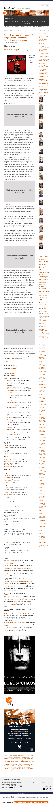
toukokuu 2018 (42, 480)
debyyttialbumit (43, 277)
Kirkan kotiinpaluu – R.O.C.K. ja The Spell (43, 331)
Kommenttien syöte (43, 546)
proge (40, 293)
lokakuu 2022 (42, 406)
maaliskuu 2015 (42, 534)
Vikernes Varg (9, 770)
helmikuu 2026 (42, 351)
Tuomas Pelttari (40, 242)
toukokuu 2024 (42, 378)
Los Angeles (13, 762)
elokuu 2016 (41, 510)
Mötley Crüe (17, 764)
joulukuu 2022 (42, 403)
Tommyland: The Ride (9, 542)
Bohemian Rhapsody (20, 757)
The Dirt (12, 768)
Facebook (13, 367)
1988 (43, 261)
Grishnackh (13, 761)
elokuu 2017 (41, 493)
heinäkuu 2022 (42, 410)
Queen (27, 353)
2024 (47, 274)
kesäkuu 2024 (42, 377)
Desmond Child (10, 390)
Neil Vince (28, 764)
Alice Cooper (10, 380)
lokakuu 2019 (42, 456)
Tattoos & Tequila (8, 554)
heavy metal (45, 279)
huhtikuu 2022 (42, 414)
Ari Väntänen (15, 42)
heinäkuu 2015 (42, 529)
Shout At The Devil (17, 767)
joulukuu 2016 (42, 504)
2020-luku (45, 272)
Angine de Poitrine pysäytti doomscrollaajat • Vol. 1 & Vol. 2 (44, 81)
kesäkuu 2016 (42, 513)
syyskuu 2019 (42, 457)
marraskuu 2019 (42, 454)
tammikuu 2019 (42, 469)
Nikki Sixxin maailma (9, 573)
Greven (8, 761)
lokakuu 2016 (42, 507)
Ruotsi (44, 300)
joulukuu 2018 (42, 470)
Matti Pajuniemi (41, 181)
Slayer (8, 436)
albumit (42, 276)
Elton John (11, 358)
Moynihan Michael (10, 764)
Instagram (13, 368)
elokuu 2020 (41, 441)
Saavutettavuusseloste (35, 782)
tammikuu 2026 (42, 353)
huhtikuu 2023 (42, 397)
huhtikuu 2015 (42, 533)
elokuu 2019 (41, 459)
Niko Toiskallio (41, 198)
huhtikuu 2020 (42, 447)
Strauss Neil (28, 767)
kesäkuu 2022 (42, 411)
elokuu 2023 (41, 391)
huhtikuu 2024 (42, 380)
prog (48, 291)
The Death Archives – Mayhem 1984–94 (13, 627)
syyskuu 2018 (42, 474)
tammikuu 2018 (42, 486)
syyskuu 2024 (42, 374)
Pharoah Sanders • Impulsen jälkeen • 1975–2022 (43, 69)
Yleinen (10, 755)
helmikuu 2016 (42, 519)
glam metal (24, 760)
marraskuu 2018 (42, 471)
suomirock (46, 302)
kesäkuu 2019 (42, 461)
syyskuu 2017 (42, 491)
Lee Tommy (31, 761)
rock (28, 765)
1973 (43, 259)
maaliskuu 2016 (42, 517)
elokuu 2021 (41, 426)
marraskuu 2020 (42, 437)
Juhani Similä (40, 147)
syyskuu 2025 (42, 358)
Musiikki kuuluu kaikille (39, 17)
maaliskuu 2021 (42, 431)
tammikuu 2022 (42, 418)
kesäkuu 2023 (42, 394)
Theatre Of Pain (18, 768)
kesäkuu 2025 (42, 361)
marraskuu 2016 (42, 506)
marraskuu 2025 (42, 355)
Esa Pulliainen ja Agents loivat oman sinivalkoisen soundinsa (44, 315)
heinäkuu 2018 (42, 477)
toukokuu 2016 (42, 514)
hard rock (18, 761)
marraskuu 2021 (42, 421)
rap (46, 297)
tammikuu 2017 (42, 503)
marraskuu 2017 (42, 489)
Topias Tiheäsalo (41, 225)
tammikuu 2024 (42, 384)
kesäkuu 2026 (42, 345)
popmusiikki (43, 291)
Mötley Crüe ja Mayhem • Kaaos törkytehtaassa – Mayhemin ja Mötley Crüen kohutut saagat (16, 37)
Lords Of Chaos (7, 619)
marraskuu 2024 (42, 371)
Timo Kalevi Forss (40, 207)
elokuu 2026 (41, 342)
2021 (40, 274)
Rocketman (31, 765)
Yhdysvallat (42, 308)
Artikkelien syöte (42, 542)
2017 (45, 269)
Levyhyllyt (9, 8)
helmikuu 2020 (42, 450)
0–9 (12, 22)
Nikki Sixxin (20, 161)
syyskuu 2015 (42, 526)
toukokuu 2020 (42, 446)
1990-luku (29, 755)
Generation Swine (11, 760)
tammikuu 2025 (42, 368)
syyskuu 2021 (42, 424)
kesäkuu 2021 (42, 427)
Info (30, 780)
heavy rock (41, 280)
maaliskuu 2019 (42, 466)
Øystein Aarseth (22, 770)
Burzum (26, 757)
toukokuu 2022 (42, 413)
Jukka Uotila (40, 156)
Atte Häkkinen (41, 112)
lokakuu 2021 (42, 423)
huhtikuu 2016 (42, 516)
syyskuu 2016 (42, 509)
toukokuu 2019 (42, 463)
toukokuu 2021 (42, 428)
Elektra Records (26, 758)
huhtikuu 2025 (42, 364)
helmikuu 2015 (42, 536)
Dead (16, 758)
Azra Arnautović (41, 130)
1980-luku (24, 755)
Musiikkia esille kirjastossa (11, 49)
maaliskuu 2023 (42, 398)
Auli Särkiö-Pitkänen (41, 121)
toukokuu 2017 (42, 497)
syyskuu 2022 (42, 407)
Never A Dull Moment (9, 541)
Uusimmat (11, 17)
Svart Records (41, 304)
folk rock (46, 277)
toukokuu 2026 (42, 347)
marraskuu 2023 (42, 387)
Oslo (22, 765)
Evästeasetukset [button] (45, 782)
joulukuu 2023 (42, 385)
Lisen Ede (40, 164)
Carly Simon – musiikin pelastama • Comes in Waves (43, 36)
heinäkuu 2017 (42, 494)
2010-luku (9, 757)
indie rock (46, 280)
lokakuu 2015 (42, 524)
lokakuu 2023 (42, 388)
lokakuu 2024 (42, 373)
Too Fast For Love (25, 768)
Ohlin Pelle (12, 765)
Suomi (41, 302)
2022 (42, 274)
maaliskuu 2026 (42, 350)
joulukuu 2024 (42, 370)
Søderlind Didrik (7, 768)
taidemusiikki (41, 306)
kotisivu (13, 365)
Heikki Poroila (40, 139)
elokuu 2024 (41, 375)
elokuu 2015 (41, 527)
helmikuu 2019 (42, 467)
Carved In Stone (7, 552)
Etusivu (6, 17)
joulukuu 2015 (42, 522)
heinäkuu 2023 (42, 393)
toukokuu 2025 (42, 363)
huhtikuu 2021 (42, 430)
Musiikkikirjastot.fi (8, 18)
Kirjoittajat (22, 17)
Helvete (22, 761)
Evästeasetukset (7, 802)
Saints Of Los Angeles (8, 767)
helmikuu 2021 (42, 433)
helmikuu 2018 (42, 484)
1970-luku (20, 755)
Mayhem (23, 762)
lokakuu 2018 (42, 473)
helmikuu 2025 (42, 367)
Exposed (6, 550)
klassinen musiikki (42, 284)
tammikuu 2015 (42, 537)
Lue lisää (42, 799)
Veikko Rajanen (40, 250)
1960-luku (41, 256)
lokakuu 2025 (42, 357)
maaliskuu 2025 (42, 365)
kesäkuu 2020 (42, 444)
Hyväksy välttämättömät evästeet (38, 802)
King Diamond (10, 405)
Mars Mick (19, 762)
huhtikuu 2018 (42, 481)
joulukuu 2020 (42, 436)
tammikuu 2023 (42, 401)
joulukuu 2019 (42, 453)
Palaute (43, 780)
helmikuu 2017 (42, 501)
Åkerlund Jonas (15, 770)
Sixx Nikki (24, 767)
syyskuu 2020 (42, 440)
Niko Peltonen (41, 190)
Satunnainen (16, 17)
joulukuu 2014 (42, 539)
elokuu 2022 (41, 408)
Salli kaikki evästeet (20, 802)
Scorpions (9, 429)
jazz (47, 282)
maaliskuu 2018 (42, 483)
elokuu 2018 (41, 476)
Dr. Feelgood (20, 758)
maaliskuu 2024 (42, 381)
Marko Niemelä (40, 173)
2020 (40, 272)
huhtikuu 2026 (42, 348)
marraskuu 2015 (42, 523)
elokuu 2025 (41, 360)
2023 (45, 274)
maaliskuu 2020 (42, 448)
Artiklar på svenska (29, 17)
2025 (40, 276)
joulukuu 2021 (42, 420)
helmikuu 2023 (42, 400)
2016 (43, 270)
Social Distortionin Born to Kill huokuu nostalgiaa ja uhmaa (44, 85)
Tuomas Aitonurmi (41, 233)
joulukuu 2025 (42, 354)
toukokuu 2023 (42, 395)
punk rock (43, 297)
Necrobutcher (23, 764)
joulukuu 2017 (42, 487)
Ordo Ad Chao (18, 765)
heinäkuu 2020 (42, 443)
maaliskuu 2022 (42, 416)
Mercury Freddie (28, 762)
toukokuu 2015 (42, 532)
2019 (48, 270)
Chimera (30, 757)
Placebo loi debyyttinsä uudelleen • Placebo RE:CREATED (43, 62)
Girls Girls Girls (19, 760)
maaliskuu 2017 (42, 500)
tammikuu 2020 (42, 451)
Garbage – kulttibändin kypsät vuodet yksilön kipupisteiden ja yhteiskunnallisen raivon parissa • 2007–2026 (44, 74)
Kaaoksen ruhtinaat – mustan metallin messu (14, 622)
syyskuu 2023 (42, 390)
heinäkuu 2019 (42, 460)
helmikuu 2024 (42, 383)
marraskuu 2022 (42, 404)
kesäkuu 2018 (42, 479)
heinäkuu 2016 (42, 511)
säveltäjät (45, 304)
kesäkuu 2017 (42, 496)
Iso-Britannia (42, 282)
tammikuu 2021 (42, 434)
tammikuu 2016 (42, 520)
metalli (5, 764)
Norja (8, 765)
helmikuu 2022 (42, 417)
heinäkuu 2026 (42, 344)
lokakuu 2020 (42, 438)
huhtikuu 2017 (42, 499)
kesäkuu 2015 (42, 530)
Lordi (8, 412)
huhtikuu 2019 (42, 464)
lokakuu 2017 (42, 490)
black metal (13, 757)
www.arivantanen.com (16, 362)
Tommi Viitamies (41, 216)
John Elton (26, 761)
